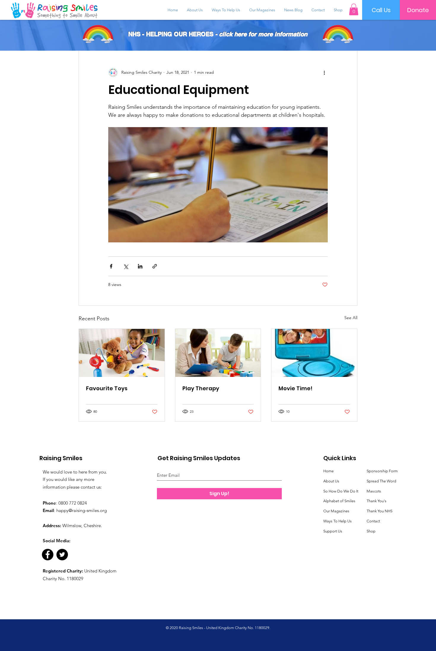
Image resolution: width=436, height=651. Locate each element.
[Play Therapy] (218, 353)
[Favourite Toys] (122, 353)
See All (350, 317)
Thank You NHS (379, 511)
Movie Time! (295, 388)
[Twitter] (62, 554)
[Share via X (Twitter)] (125, 266)
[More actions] (324, 72)
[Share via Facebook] (111, 266)
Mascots (374, 491)
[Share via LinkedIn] (140, 266)
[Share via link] (154, 266)
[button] (354, 9)
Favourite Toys (107, 388)
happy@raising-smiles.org (81, 510)
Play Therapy (200, 388)
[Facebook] (47, 554)
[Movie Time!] (314, 353)
